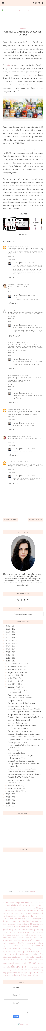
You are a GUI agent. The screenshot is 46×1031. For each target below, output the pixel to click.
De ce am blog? (15, 750)
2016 (8, 655)
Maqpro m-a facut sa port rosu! (21, 714)
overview (39, 945)
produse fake (37, 954)
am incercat (30, 905)
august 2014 (14, 675)
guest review (18, 932)
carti (36, 910)
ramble (39, 956)
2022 (8, 637)
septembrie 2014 (16, 672)
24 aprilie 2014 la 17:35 (28, 295)
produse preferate (12, 956)
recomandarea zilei (34, 959)
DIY (23, 921)
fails (4, 927)
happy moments (31, 932)
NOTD (21, 943)
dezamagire (16, 921)
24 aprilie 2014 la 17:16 (28, 263)
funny (41, 927)
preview (34, 951)
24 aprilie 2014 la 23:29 (19, 310)
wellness (15, 975)
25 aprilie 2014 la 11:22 (28, 393)
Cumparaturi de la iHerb (19, 706)
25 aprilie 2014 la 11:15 (23, 409)
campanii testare (25, 910)
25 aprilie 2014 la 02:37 (21, 342)
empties (11, 924)
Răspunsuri (12, 259)
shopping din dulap (33, 967)
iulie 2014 (13, 678)
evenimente (38, 924)
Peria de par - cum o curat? (20, 697)
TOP (20, 972)
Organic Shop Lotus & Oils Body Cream (25, 717)
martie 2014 (13, 785)
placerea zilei (9, 951)
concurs (37, 913)
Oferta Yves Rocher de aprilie (21, 761)
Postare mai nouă (10, 519)
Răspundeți (11, 256)
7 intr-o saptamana (16, 902)
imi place (16, 935)
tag (42, 969)
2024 (8, 632)
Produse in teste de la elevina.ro (22, 703)
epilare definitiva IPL (24, 924)
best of (12, 908)
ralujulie (10, 342)
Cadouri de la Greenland (19, 720)
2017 (8, 652)
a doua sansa (37, 902)
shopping (17, 966)
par (4, 948)
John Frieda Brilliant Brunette (21, 771)
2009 (8, 806)
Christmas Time (18, 913)
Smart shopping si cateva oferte (22, 725)
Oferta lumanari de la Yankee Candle (24, 709)
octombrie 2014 (15, 669)
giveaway (38, 929)
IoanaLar (10, 462)
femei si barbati (14, 926)
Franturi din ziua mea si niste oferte (24, 734)
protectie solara (29, 957)
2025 (8, 629)
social (5, 970)
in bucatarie (33, 935)
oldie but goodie (27, 946)
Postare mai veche (35, 519)
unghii (25, 972)
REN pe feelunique (16, 753)
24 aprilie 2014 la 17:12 (20, 246)
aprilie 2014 (13, 687)
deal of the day (17, 918)
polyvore (19, 951)
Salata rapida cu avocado (19, 780)
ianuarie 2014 (14, 791)
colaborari (30, 913)
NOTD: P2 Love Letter (18, 728)
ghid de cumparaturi (22, 929)
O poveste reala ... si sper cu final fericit (25, 739)
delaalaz (29, 919)
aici (30, 75)
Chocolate (11, 284)
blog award (20, 908)
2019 (8, 646)
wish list (22, 975)
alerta (21, 905)
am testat (39, 905)
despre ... (6, 921)
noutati (31, 942)
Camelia (15, 263)
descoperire (38, 918)
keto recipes (17, 940)
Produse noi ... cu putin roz (20, 731)
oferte (23, 28)
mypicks (12, 943)
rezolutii (40, 963)
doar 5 (28, 921)
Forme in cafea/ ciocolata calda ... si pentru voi (23, 746)
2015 (8, 658)
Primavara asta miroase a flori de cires (24, 774)
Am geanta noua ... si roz (18, 695)
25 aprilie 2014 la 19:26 (24, 436)
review (31, 963)
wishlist (29, 975)
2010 (8, 803)
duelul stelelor (37, 921)
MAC (30, 940)
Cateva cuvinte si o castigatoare (22, 769)
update (32, 972)
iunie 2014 (13, 681)
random (6, 960)
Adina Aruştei (12, 436)
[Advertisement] (23, 872)
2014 (8, 661)
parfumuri (17, 948)
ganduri (7, 929)
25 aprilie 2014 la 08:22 (20, 375)
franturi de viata (29, 926)
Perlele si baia (14, 782)
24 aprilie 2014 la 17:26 (22, 284)
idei (9, 935)
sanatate (6, 967)
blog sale (31, 908)
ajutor (16, 905)
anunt (5, 908)
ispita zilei (32, 937)
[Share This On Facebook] (20, 234)
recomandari (8, 963)
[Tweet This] (23, 234)
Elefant (8, 65)
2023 (8, 634)
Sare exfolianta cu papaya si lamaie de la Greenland (25, 691)
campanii (14, 911)
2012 (8, 797)
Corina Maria (12, 409)
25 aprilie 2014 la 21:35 (21, 462)
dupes (5, 924)
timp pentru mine (10, 972)
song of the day (14, 970)
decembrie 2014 (15, 663)
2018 (8, 649)
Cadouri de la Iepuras (17, 723)
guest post (7, 932)
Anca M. (10, 246)
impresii (25, 935)
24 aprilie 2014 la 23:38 (28, 325)
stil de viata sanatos (30, 969)
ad (12, 905)
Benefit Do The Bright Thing (21, 777)
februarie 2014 (15, 788)
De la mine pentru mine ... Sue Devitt (24, 711)
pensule (26, 948)
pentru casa (34, 949)
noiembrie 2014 (15, 666)
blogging (39, 908)
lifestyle (24, 940)
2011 (8, 800)
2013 (8, 794)
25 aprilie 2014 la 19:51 (28, 449)
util (37, 972)
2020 (8, 643)
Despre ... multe (15, 700)
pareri (9, 948)
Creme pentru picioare (18, 742)
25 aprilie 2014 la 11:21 (28, 359)
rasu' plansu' (17, 960)
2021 (8, 640)
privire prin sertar (21, 954)
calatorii (6, 910)
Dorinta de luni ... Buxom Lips (21, 736)
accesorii (6, 905)
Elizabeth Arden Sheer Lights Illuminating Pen (21, 756)
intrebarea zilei (9, 937)
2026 (8, 626)
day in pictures (21, 916)
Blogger (33, 891)
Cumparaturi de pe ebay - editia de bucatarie (23, 764)
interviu (40, 935)
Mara (9, 310)
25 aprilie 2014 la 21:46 (28, 476)
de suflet (35, 915)
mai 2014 (12, 684)
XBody (35, 975)
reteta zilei (20, 963)
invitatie (21, 938)
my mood (37, 940)
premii (26, 951)
